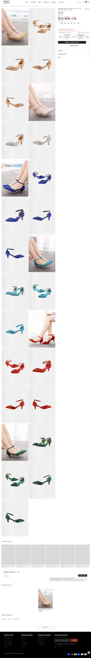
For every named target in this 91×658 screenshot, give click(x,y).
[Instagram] (55, 647)
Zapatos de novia (16, 619)
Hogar (3, 6)
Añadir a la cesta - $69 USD (72, 42)
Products (6, 6)
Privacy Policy (59, 644)
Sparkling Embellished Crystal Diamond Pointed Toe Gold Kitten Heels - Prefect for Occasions (45, 609)
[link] (88, 42)
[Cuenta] (80, 2)
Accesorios (4, 619)
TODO (10, 619)
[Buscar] (77, 2)
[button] (69, 11)
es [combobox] (18, 571)
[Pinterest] (58, 647)
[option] (45, 600)
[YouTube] (61, 647)
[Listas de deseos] (82, 2)
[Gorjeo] (64, 647)
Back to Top (45, 627)
